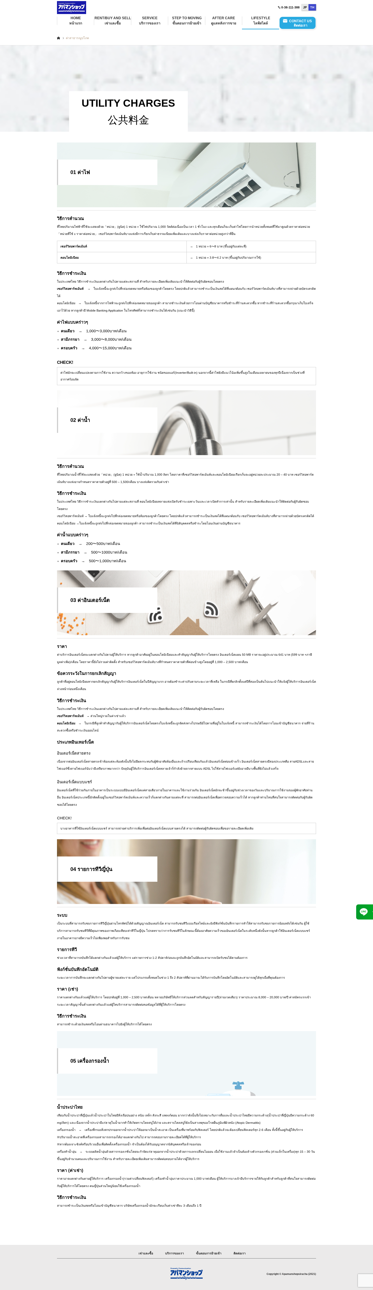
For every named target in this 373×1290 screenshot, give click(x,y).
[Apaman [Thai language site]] (71, 7)
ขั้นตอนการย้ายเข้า (208, 1253)
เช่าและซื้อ (146, 1253)
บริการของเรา (174, 1253)
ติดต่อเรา (240, 1253)
